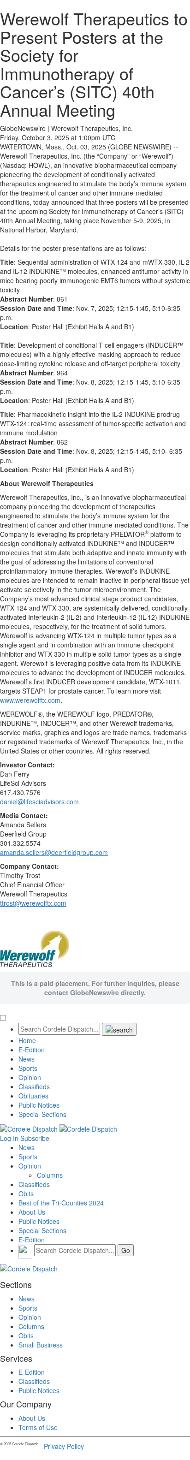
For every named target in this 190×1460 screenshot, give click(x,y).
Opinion (29, 1077)
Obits (26, 1193)
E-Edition (31, 1049)
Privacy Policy (64, 1446)
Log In (9, 1138)
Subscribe (34, 1138)
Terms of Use (38, 1427)
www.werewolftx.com (30, 700)
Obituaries (33, 1095)
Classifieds (34, 1086)
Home (27, 1040)
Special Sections (42, 1114)
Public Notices (38, 1105)
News (26, 1058)
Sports (27, 1068)
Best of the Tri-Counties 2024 (61, 1202)
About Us (31, 1212)
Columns (50, 1175)
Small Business (40, 1344)
